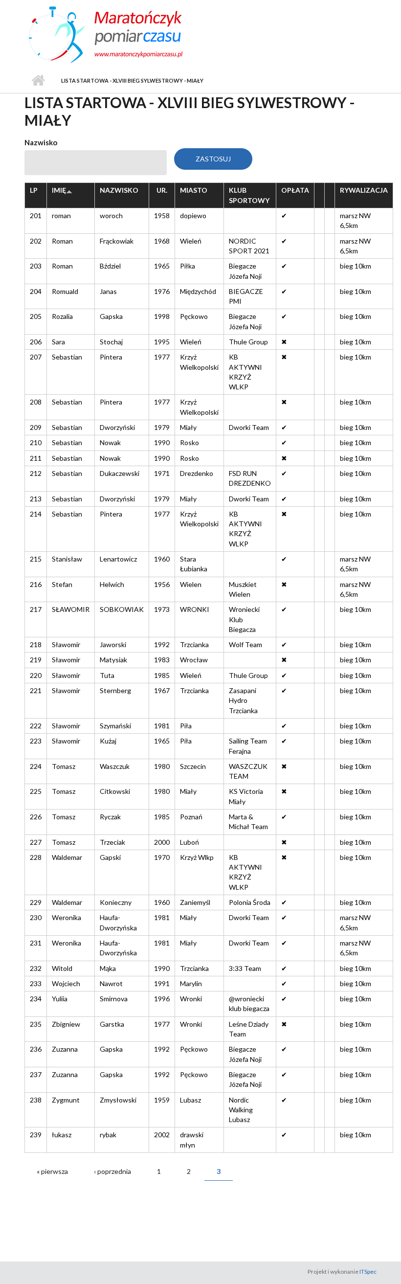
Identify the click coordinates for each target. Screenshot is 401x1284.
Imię (59, 190)
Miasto (193, 190)
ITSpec (368, 1271)
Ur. (161, 190)
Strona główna (37, 80)
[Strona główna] (127, 33)
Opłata (295, 190)
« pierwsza (52, 1171)
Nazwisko (40, 142)
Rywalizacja (364, 190)
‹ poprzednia (112, 1171)
